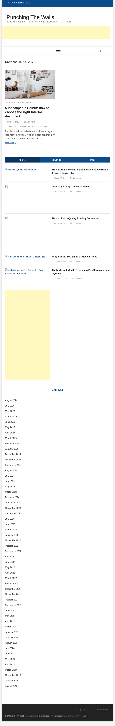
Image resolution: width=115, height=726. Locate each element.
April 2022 (10, 572)
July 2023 (10, 518)
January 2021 (11, 631)
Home (76, 709)
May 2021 (10, 615)
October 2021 (11, 599)
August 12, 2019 (60, 191)
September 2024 (13, 464)
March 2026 (11, 416)
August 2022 (11, 556)
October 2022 (11, 545)
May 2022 (10, 567)
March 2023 (11, 529)
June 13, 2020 (12, 122)
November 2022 (13, 540)
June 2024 (10, 480)
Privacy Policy (102, 709)
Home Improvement (15, 103)
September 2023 (13, 513)
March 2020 (11, 669)
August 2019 (11, 685)
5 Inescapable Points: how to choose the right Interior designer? (27, 112)
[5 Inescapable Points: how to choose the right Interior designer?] (30, 84)
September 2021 (13, 604)
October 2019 (11, 680)
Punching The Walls (30, 17)
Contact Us (88, 709)
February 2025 (12, 443)
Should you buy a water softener (70, 186)
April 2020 (10, 664)
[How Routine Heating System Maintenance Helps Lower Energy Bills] (20, 169)
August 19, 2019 (60, 223)
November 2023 (13, 507)
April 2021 (10, 621)
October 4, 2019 (60, 261)
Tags (92, 159)
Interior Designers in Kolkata (20, 126)
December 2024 (13, 454)
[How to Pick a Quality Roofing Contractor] (27, 218)
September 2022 (13, 551)
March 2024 (11, 491)
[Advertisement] (55, 32)
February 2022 (12, 583)
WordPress (56, 715)
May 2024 (10, 486)
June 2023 (10, 524)
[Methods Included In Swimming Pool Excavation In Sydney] (27, 270)
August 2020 (11, 642)
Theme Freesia (44, 715)
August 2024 (11, 470)
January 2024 (11, 502)
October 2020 (11, 637)
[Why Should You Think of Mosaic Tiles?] (25, 256)
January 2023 (11, 534)
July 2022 (10, 561)
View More (14, 143)
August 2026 (11, 400)
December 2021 (13, 588)
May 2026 (10, 411)
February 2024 (12, 497)
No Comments (29, 122)
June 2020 (10, 653)
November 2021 (13, 594)
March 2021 (11, 626)
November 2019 (13, 675)
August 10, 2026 (60, 178)
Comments (57, 159)
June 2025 (10, 421)
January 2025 (11, 448)
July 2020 (10, 648)
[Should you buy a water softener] (27, 186)
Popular (22, 159)
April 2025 (10, 432)
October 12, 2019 (60, 278)
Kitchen (30, 103)
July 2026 (10, 405)
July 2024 (10, 475)
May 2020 (10, 658)
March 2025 (11, 437)
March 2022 (11, 578)
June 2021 (10, 610)
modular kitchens (39, 126)
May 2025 (10, 427)
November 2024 (13, 459)
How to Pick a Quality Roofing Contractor (75, 218)
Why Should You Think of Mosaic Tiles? (74, 256)
